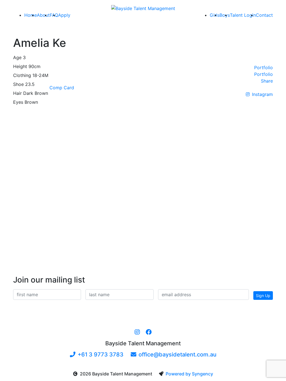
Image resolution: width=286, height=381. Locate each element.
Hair (17, 93)
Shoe (18, 84)
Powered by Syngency (189, 374)
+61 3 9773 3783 (100, 354)
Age (17, 57)
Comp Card (61, 87)
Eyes (18, 102)
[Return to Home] (143, 8)
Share (267, 81)
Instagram (262, 94)
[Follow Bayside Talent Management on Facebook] (149, 332)
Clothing (22, 75)
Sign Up (263, 295)
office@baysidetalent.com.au (177, 354)
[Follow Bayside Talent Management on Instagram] (137, 332)
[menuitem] (30, 15)
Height (20, 66)
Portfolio (263, 67)
